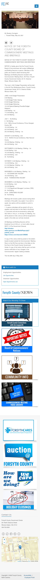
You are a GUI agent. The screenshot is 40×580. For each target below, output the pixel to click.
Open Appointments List (10, 282)
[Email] (18, 533)
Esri (29, 561)
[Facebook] (11, 533)
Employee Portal (29, 577)
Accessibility (27, 575)
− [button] (4, 542)
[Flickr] (3, 533)
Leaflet (19, 561)
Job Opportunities (8, 275)
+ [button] (4, 539)
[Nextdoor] (7, 533)
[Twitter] (15, 533)
